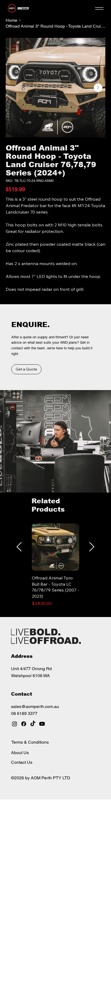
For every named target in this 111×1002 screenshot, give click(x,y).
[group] (55, 568)
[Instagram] (14, 724)
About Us (20, 752)
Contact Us (21, 762)
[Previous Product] (19, 547)
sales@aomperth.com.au (35, 706)
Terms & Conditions (30, 742)
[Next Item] (98, 87)
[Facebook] (23, 724)
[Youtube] (42, 724)
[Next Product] (92, 547)
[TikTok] (33, 724)
